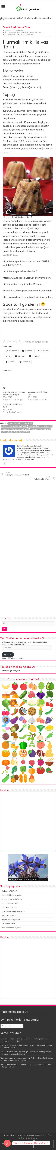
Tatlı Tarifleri (17, 18)
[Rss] (19, 1138)
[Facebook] (21, 1138)
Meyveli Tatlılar (28, 33)
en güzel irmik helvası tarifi (20, 423)
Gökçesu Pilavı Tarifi (9, 907)
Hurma (19, 33)
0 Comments (10, 35)
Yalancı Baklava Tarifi (10, 903)
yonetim (8, 31)
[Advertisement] (28, 821)
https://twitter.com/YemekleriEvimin (22, 284)
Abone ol (7, 655)
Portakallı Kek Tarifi (8, 1045)
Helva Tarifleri (28, 18)
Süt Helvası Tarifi (8, 923)
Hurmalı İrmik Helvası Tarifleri (15, 429)
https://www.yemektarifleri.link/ (20, 271)
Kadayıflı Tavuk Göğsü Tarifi (17, 474)
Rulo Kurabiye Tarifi (42, 478)
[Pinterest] (26, 1138)
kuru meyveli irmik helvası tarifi (15, 432)
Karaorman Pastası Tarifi (10, 1039)
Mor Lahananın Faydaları (11, 928)
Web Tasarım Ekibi (44, 1135)
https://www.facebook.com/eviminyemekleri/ (27, 277)
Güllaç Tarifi (5, 1064)
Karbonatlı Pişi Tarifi (9, 891)
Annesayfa (6, 18)
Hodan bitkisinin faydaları (23, 879)
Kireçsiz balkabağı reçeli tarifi (13, 911)
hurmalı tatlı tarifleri (40, 429)
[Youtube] (32, 1138)
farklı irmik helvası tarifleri (14, 426)
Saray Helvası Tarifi (9, 915)
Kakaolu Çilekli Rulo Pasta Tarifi (13, 1052)
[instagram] (34, 1138)
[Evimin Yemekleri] (28, 7)
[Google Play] (37, 1138)
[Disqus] (28, 515)
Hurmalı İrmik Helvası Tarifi (40, 426)
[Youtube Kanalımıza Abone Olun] (7, 1143)
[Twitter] (24, 1138)
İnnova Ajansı (19, 1135)
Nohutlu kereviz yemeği (11, 919)
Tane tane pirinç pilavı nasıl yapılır (14, 1058)
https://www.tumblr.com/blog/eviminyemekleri (28, 297)
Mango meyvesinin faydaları (13, 899)
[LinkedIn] (29, 1138)
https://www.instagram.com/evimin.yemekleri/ (27, 290)
